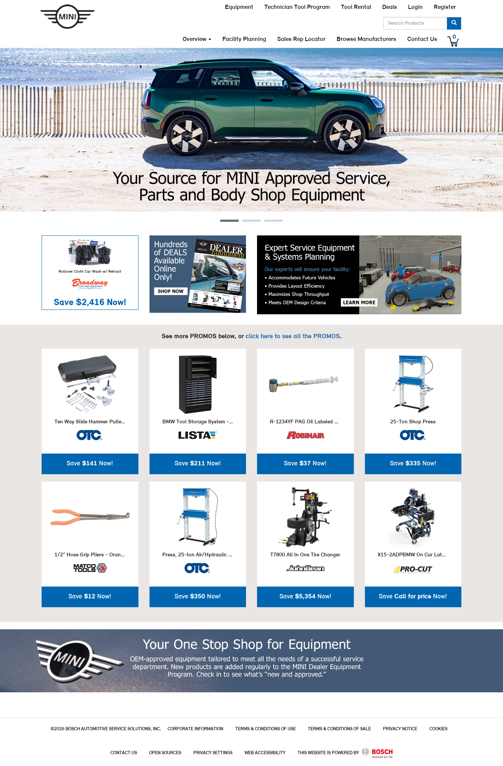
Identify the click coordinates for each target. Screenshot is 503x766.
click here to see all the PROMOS (293, 336)
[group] (251, 129)
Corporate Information (195, 729)
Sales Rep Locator (301, 39)
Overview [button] (195, 39)
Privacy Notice (400, 729)
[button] (15, 129)
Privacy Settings (212, 753)
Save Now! (90, 302)
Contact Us (422, 39)
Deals (389, 7)
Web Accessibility (265, 753)
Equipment (239, 7)
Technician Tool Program (297, 7)
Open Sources (165, 753)
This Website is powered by (329, 753)
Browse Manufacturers (366, 39)
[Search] (454, 23)
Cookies (438, 729)
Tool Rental (356, 7)
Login (415, 7)
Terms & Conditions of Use (265, 729)
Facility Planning (244, 39)
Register (445, 7)
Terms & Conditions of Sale (339, 729)
